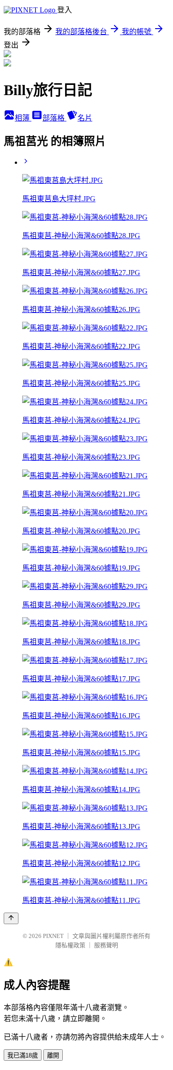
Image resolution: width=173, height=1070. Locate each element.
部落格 (54, 118)
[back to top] (11, 918)
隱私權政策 (70, 945)
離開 (53, 1055)
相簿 (23, 118)
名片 (85, 118)
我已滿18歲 (22, 1055)
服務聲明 (106, 945)
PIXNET (53, 935)
